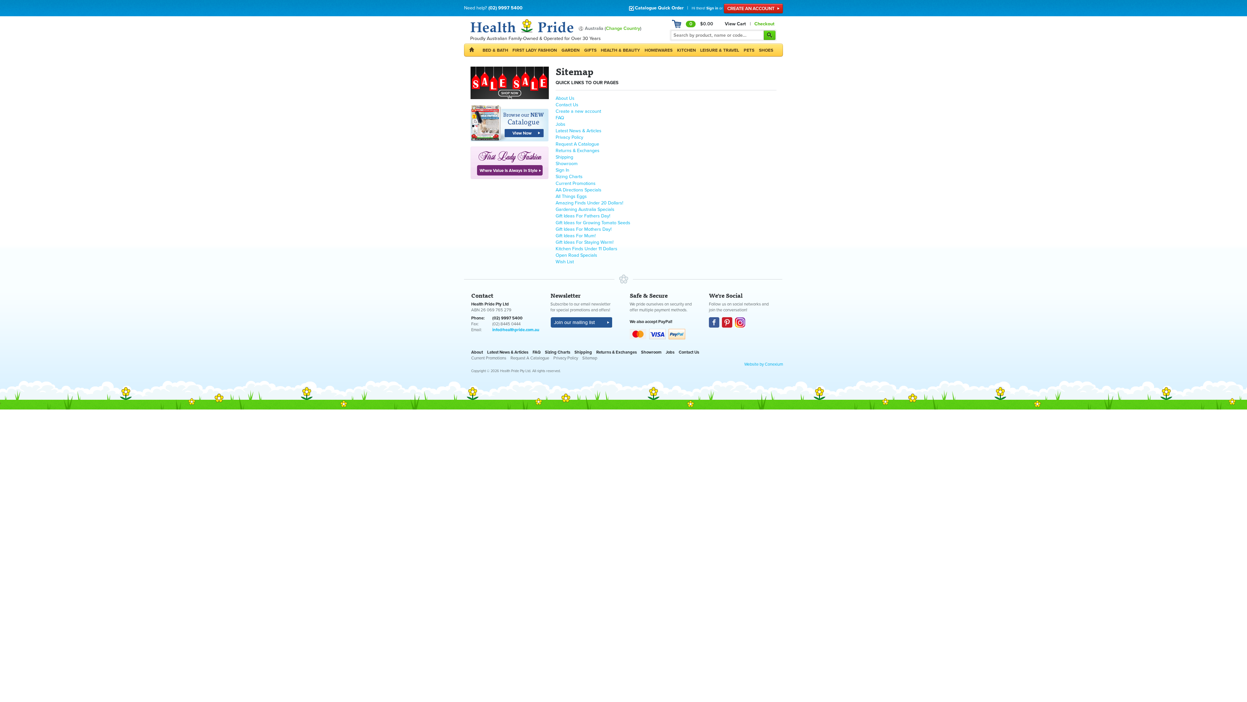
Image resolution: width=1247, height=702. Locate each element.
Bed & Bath (495, 50)
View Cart (735, 24)
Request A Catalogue (577, 144)
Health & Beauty (620, 50)
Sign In (562, 170)
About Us (565, 98)
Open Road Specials (576, 255)
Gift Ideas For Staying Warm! (584, 242)
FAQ (560, 118)
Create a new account (578, 111)
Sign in (712, 8)
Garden (570, 50)
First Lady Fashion (534, 50)
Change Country (623, 28)
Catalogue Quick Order (659, 8)
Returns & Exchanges (577, 150)
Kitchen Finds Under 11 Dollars (586, 249)
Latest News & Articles (578, 131)
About (477, 352)
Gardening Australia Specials (585, 209)
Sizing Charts (569, 176)
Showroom (567, 163)
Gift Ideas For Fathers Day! (583, 216)
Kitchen (686, 50)
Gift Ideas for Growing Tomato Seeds (593, 223)
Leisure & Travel (719, 50)
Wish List (565, 262)
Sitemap (589, 358)
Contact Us (567, 105)
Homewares (659, 50)
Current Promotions (576, 183)
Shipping (564, 157)
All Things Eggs (571, 196)
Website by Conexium (763, 364)
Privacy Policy (569, 137)
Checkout (764, 24)
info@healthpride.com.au (515, 329)
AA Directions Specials (578, 190)
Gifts (590, 50)
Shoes (766, 50)
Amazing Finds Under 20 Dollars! (589, 203)
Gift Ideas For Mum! (576, 236)
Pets (749, 50)
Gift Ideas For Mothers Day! (583, 229)
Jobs (560, 124)
